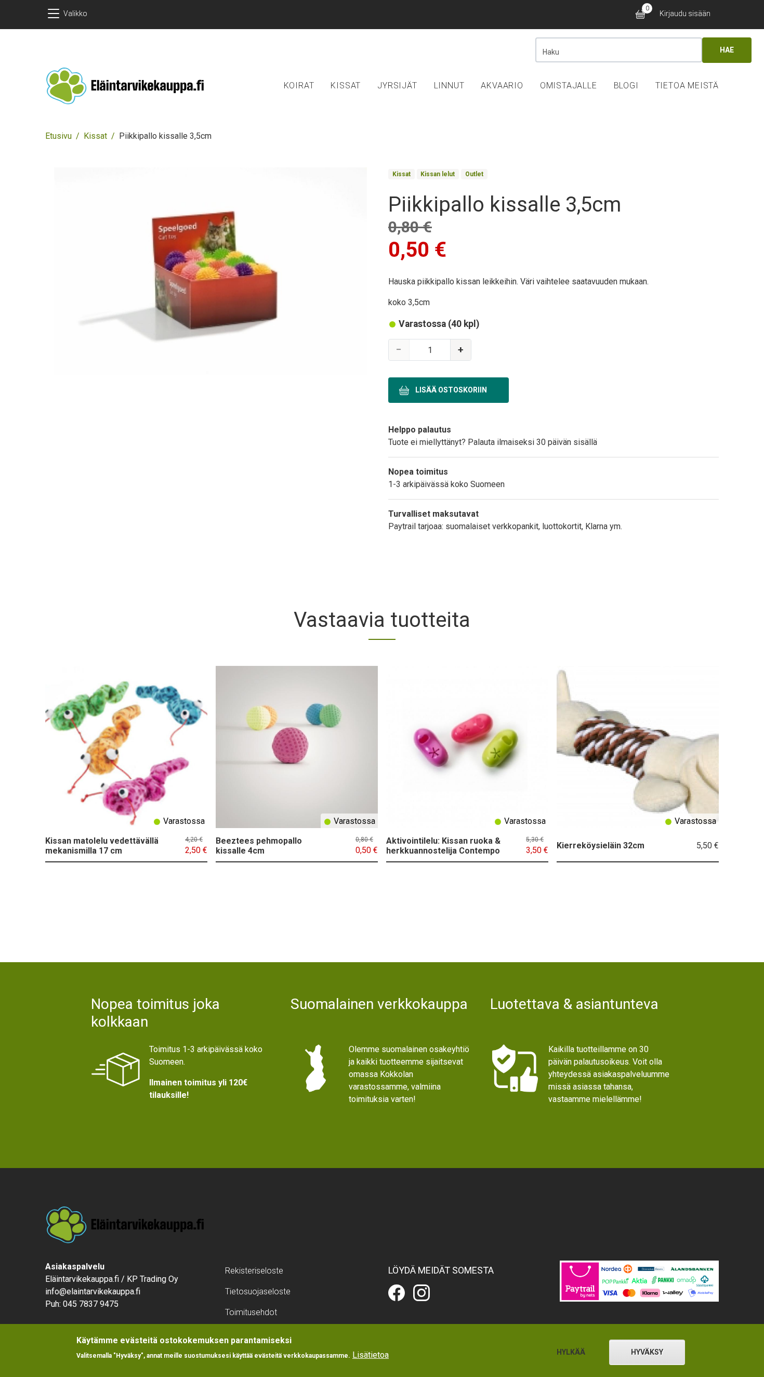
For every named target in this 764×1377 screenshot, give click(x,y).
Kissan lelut (437, 174)
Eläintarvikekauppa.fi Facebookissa (396, 1292)
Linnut (449, 85)
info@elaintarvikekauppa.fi (92, 1291)
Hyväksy (647, 1352)
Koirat (299, 85)
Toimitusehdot (251, 1312)
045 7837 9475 (90, 1304)
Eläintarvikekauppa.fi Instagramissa (421, 1292)
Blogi (626, 85)
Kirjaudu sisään (685, 13)
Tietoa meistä (687, 85)
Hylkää (571, 1352)
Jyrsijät (397, 85)
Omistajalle (568, 85)
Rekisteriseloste (254, 1271)
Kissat (346, 85)
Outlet (474, 174)
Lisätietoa (370, 1355)
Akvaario (502, 85)
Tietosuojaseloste (258, 1291)
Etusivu (58, 136)
